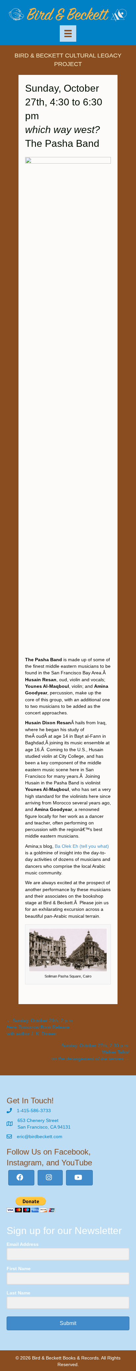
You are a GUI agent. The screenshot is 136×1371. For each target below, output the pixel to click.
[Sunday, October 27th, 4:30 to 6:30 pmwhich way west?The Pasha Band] (68, 402)
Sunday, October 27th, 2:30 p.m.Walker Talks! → (90, 1052)
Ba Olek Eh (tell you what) (82, 846)
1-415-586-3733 (34, 1110)
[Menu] (68, 33)
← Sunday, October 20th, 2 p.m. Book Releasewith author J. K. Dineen (40, 1027)
